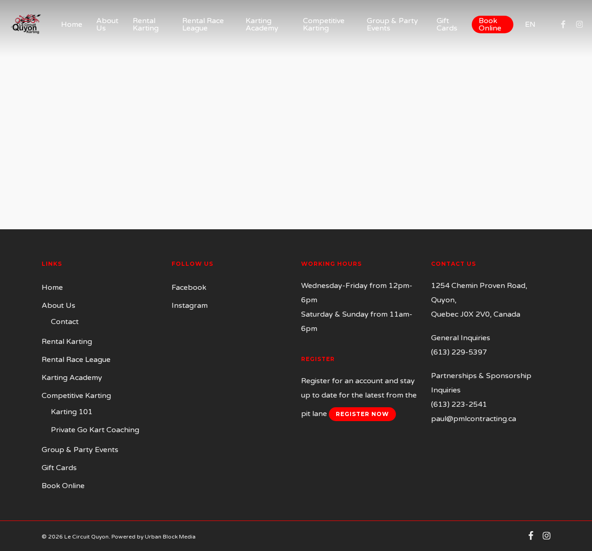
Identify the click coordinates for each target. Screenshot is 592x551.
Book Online (63, 485)
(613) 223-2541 (459, 404)
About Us (58, 305)
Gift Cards (59, 467)
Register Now (362, 413)
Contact (65, 321)
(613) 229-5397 (459, 352)
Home (52, 287)
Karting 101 (71, 411)
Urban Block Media (170, 536)
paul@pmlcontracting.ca (473, 418)
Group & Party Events (80, 449)
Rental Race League (76, 359)
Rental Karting (67, 341)
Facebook (189, 287)
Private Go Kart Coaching (95, 430)
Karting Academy (72, 377)
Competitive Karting (76, 395)
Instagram (190, 305)
